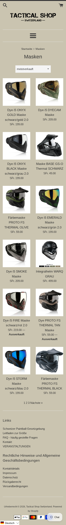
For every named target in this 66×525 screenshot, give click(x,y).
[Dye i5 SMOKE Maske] (16, 253)
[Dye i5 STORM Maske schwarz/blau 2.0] (16, 360)
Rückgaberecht (12, 481)
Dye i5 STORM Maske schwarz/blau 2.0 (16, 383)
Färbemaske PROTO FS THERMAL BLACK (49, 383)
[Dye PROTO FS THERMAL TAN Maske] (49, 302)
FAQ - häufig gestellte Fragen (20, 437)
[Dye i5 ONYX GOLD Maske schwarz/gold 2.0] (16, 92)
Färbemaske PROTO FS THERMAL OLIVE (16, 222)
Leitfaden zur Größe (15, 433)
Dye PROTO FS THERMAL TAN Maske (49, 325)
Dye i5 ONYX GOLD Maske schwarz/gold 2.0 (16, 114)
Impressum (9, 473)
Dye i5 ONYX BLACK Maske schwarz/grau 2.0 (16, 168)
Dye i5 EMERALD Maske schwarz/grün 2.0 (49, 222)
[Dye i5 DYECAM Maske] (49, 92)
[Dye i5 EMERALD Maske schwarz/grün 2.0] (49, 199)
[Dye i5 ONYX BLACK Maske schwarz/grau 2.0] (16, 146)
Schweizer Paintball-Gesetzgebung (24, 428)
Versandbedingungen (15, 486)
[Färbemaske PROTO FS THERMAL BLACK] (49, 360)
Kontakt (7, 441)
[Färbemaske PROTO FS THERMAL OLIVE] (16, 199)
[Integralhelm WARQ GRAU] (49, 253)
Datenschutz (10, 477)
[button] (9, 523)
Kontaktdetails (11, 468)
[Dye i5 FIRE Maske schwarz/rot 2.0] (16, 302)
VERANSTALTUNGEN (16, 446)
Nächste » (36, 402)
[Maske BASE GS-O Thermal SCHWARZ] (49, 146)
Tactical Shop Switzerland (39, 506)
